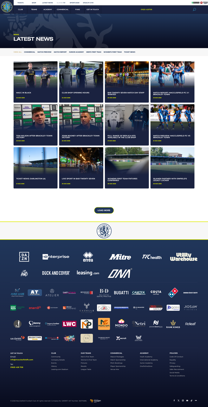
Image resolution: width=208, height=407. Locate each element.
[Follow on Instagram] (183, 400)
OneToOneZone (146, 366)
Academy (47, 9)
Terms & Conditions (177, 376)
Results (83, 366)
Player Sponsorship (118, 366)
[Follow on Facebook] (174, 400)
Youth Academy (146, 357)
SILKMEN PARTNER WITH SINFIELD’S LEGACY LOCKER (170, 179)
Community (55, 357)
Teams (34, 9)
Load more (104, 210)
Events (54, 363)
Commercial (62, 9)
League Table (86, 369)
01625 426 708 (16, 367)
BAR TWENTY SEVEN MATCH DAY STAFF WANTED (126, 93)
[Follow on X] (178, 400)
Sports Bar (74, 3)
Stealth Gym (88, 3)
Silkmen (61, 3)
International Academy (149, 360)
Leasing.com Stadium (59, 369)
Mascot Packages (117, 357)
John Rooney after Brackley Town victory (80, 137)
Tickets (20, 3)
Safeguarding (175, 366)
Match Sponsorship (118, 360)
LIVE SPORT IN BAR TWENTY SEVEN (78, 179)
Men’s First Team (93, 52)
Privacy (172, 363)
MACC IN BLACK (23, 93)
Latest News (47, 3)
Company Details (58, 360)
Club (20, 9)
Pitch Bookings (116, 363)
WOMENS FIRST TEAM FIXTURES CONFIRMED (122, 179)
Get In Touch (93, 9)
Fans (77, 9)
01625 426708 (146, 9)
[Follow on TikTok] (191, 400)
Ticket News (129, 52)
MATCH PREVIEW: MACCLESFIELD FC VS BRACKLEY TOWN (171, 137)
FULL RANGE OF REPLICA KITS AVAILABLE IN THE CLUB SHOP (122, 137)
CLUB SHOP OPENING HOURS (75, 93)
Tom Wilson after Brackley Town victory (34, 137)
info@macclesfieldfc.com (21, 360)
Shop (34, 3)
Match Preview (44, 52)
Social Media (174, 373)
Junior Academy (76, 52)
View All (18, 52)
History (54, 366)
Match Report (60, 52)
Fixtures (84, 363)
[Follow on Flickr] (196, 400)
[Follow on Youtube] (187, 400)
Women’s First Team (113, 52)
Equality (173, 360)
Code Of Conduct (176, 357)
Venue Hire (114, 369)
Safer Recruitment (177, 369)
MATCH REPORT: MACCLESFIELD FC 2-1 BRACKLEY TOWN (171, 93)
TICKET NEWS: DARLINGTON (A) (31, 179)
